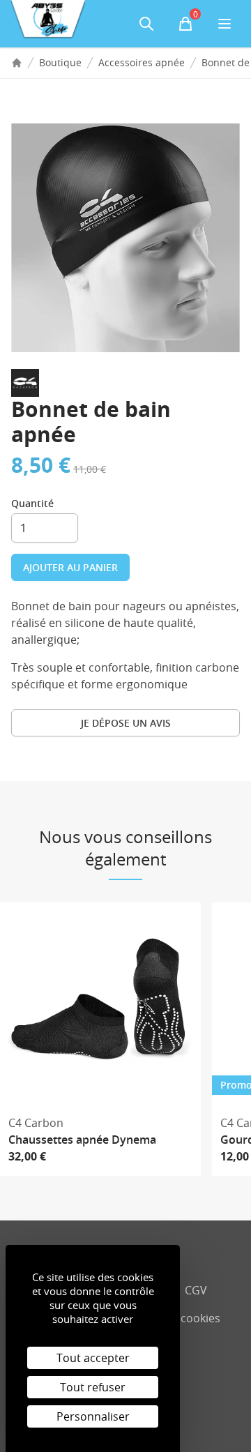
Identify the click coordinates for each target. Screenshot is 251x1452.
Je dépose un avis (126, 722)
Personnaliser (93, 1416)
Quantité (32, 503)
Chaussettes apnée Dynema (82, 1139)
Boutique (60, 62)
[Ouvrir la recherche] (146, 23)
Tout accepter (93, 1358)
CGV (196, 1290)
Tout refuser (93, 1387)
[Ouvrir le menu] (224, 23)
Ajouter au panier (70, 567)
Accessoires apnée (141, 62)
